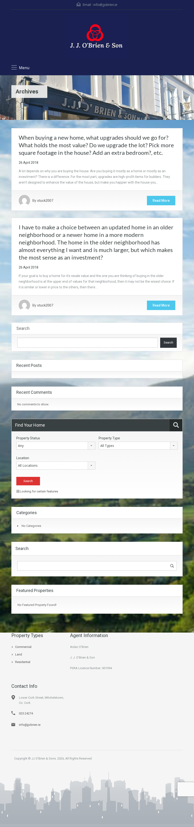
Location (22, 458)
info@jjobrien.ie (105, 4)
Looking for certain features (38, 491)
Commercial (23, 647)
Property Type (109, 438)
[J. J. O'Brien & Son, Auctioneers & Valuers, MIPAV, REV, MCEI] (97, 37)
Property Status (28, 438)
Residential (22, 662)
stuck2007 (45, 200)
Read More (161, 200)
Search (23, 328)
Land (18, 654)
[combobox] (55, 446)
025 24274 (26, 713)
